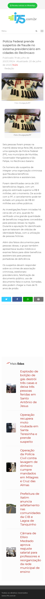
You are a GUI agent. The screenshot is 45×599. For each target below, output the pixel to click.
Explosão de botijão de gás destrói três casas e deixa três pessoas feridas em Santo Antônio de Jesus (29, 389)
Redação (9, 68)
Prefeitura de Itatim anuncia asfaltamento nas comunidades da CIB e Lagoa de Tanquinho (30, 509)
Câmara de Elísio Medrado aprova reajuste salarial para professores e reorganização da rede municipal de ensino (30, 552)
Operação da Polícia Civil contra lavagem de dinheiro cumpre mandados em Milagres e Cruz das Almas (29, 468)
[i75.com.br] (22, 18)
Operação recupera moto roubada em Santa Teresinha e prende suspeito (29, 428)
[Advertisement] (22, 330)
